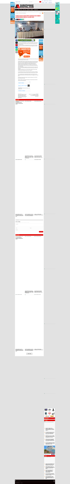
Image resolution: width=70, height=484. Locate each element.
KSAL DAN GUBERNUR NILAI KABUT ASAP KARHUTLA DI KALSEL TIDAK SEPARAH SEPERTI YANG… (50, 443)
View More (29, 353)
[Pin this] (19, 19)
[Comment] (23, 19)
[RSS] (42, 13)
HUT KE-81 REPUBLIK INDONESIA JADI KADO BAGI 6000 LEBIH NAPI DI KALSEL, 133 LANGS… (50, 474)
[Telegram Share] (20, 19)
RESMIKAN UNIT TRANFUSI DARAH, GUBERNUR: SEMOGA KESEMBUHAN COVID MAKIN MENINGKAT (33, 95)
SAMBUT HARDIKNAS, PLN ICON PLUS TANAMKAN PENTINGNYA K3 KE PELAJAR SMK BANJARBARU (29, 215)
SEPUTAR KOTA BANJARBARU (22, 18)
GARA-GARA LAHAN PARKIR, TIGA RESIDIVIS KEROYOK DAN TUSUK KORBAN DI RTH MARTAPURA (50, 464)
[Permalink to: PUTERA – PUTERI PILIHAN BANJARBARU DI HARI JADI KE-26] (38, 186)
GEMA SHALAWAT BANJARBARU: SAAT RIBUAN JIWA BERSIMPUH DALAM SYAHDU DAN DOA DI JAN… (50, 440)
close (14, 2)
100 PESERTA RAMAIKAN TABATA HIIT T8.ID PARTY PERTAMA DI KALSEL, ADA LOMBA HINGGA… (50, 433)
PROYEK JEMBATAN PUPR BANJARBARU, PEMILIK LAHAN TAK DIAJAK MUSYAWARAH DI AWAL (19, 350)
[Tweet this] (17, 19)
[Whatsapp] (22, 19)
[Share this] (16, 19)
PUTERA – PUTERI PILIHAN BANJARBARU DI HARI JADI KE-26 (38, 349)
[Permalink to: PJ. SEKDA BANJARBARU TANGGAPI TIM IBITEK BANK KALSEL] (19, 101)
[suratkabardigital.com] (24, 6)
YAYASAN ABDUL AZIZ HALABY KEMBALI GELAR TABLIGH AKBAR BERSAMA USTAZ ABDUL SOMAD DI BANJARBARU (29, 292)
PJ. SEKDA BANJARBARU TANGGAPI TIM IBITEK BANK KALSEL (19, 103)
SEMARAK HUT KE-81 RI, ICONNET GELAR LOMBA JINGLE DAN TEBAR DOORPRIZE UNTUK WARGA (50, 436)
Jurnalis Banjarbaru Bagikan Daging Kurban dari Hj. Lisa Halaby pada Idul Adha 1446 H (38, 157)
